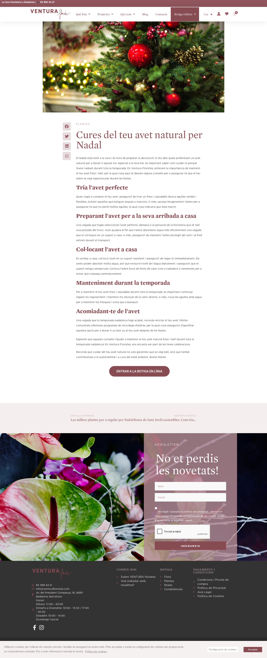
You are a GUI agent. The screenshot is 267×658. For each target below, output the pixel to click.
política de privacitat (196, 511)
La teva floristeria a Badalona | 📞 (21, 2)
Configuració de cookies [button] (222, 649)
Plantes (83, 124)
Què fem (81, 14)
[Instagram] (41, 627)
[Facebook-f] (34, 627)
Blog (145, 14)
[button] (67, 126)
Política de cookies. (96, 651)
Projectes (104, 14)
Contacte (161, 14)
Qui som (125, 14)
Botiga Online (183, 14)
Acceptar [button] (253, 649)
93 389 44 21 (47, 2)
